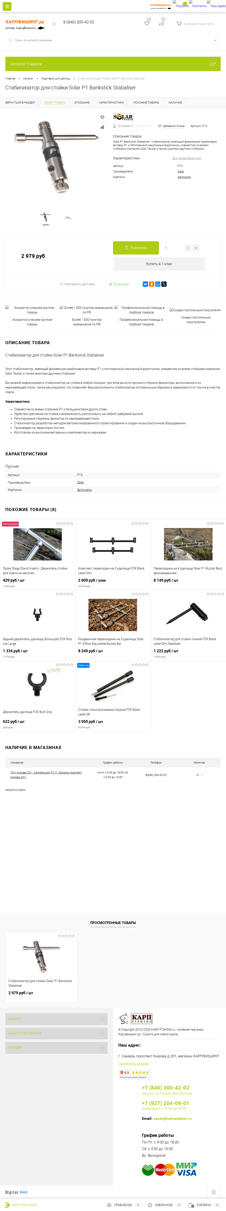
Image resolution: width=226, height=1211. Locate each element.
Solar (181, 171)
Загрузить (184, 177)
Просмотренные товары (113, 922)
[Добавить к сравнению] (102, 127)
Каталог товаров (26, 64)
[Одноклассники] (151, 284)
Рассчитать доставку (79, 284)
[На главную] (161, 6)
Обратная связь (24, 1205)
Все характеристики (186, 158)
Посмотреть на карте (133, 1063)
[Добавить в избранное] (102, 117)
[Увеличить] (56, 157)
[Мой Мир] (157, 284)
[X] (164, 284)
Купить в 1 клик (159, 264)
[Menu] (7, 6)
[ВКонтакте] (145, 284)
